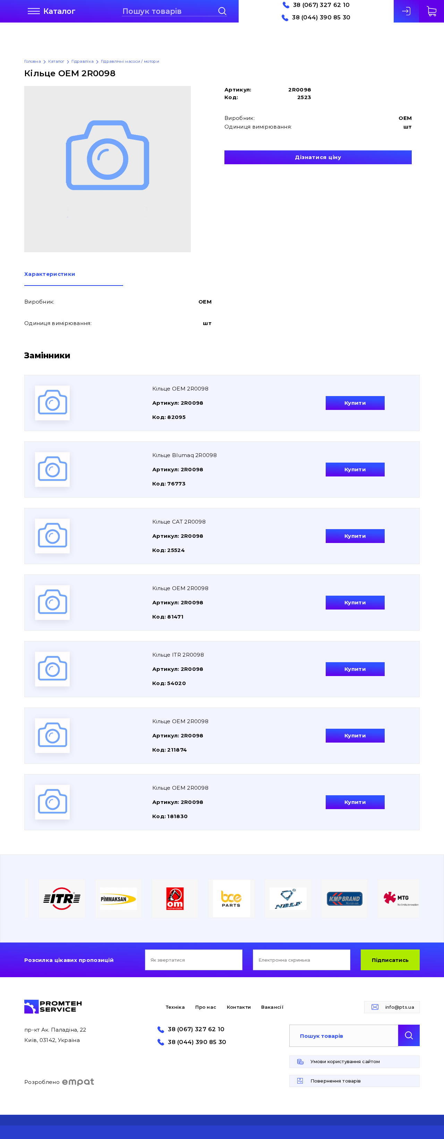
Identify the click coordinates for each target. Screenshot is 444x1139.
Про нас (205, 1007)
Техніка (175, 1007)
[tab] (73, 278)
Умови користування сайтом (345, 1061)
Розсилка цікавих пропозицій (69, 960)
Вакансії (272, 1007)
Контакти (239, 1007)
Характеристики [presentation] (49, 274)
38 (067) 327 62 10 (321, 5)
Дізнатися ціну (318, 157)
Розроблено (42, 1082)
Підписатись (390, 960)
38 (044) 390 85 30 (321, 17)
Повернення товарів (335, 1081)
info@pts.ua (399, 1007)
